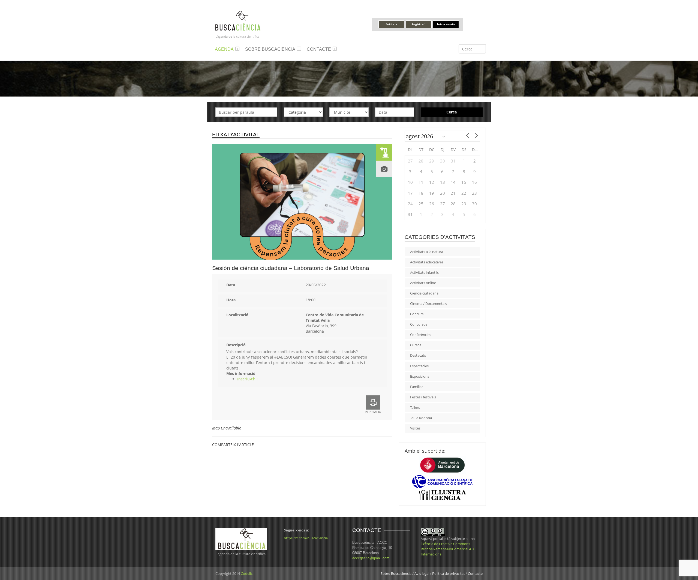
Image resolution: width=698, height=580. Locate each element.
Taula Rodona (421, 417)
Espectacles (419, 365)
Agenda (224, 49)
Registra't (418, 24)
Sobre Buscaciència (270, 49)
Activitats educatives (426, 262)
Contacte (319, 49)
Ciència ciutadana (424, 293)
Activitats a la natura (426, 251)
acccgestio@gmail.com (370, 558)
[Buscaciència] (238, 20)
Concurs (416, 313)
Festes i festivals (423, 397)
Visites (415, 428)
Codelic (246, 573)
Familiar (416, 386)
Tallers (415, 407)
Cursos (415, 344)
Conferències (420, 334)
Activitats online (423, 282)
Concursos (418, 324)
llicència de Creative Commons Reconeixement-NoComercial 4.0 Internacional (447, 549)
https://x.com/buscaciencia (306, 538)
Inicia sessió (446, 24)
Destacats (418, 355)
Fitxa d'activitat (236, 134)
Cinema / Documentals (428, 303)
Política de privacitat (448, 573)
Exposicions (419, 376)
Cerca (451, 112)
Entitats (391, 24)
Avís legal (421, 573)
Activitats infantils (424, 272)
